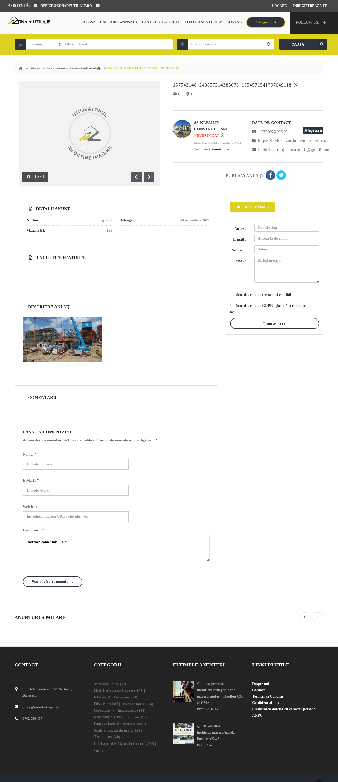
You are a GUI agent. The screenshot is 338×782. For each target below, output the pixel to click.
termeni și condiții (276, 295)
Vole (99, 750)
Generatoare (104, 710)
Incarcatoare (131, 710)
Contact (235, 22)
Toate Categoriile (160, 22)
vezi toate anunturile (211, 149)
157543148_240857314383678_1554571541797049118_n (235, 85)
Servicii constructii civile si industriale (71, 68)
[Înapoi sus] (320, 749)
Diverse (35, 68)
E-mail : (31, 481)
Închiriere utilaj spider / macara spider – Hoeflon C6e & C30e (220, 696)
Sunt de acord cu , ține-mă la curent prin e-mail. (271, 309)
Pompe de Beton (107, 724)
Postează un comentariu (52, 582)
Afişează (313, 130)
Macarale (108, 716)
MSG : (241, 261)
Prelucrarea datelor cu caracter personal (284, 709)
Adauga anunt (265, 22)
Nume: (29, 454)
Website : (30, 507)
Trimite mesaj (275, 323)
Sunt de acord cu (263, 295)
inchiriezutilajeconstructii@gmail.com (294, 149)
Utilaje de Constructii (125, 743)
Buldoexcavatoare (119, 690)
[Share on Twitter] (281, 175)
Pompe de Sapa (135, 723)
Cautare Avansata (118, 22)
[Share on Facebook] (270, 175)
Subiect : (239, 250)
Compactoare (125, 697)
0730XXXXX (274, 132)
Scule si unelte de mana (118, 730)
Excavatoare (138, 704)
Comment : (33, 530)
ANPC (257, 715)
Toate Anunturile (203, 22)
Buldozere (102, 697)
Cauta (298, 44)
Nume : (240, 229)
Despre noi (260, 684)
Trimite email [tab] (256, 207)
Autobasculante (110, 684)
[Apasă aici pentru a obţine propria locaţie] (268, 44)
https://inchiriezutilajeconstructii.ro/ (292, 141)
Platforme (135, 717)
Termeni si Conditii (267, 696)
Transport (107, 737)
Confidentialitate (265, 703)
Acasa (89, 22)
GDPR (268, 306)
